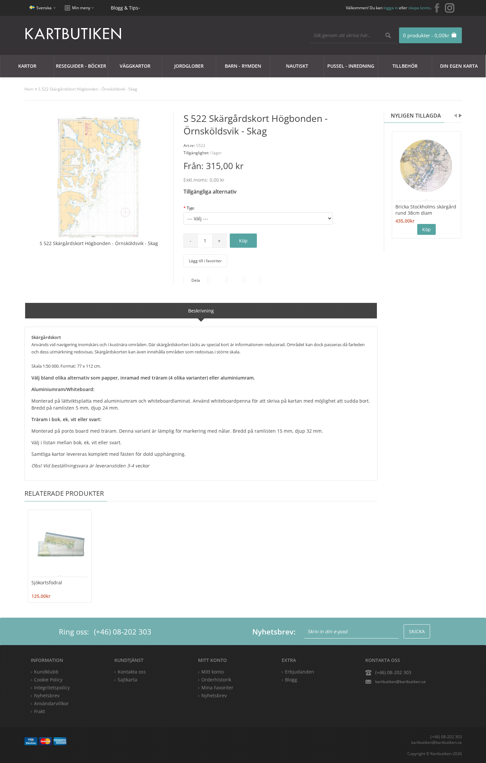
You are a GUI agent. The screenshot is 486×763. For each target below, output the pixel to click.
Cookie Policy (48, 679)
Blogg (291, 679)
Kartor (27, 66)
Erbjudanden (299, 672)
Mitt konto (212, 672)
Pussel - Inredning (350, 66)
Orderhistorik (216, 679)
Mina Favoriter (217, 687)
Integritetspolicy (52, 687)
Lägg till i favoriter (205, 261)
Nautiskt (297, 66)
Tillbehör (405, 66)
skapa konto (419, 8)
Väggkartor (135, 66)
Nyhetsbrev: (274, 631)
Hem (28, 89)
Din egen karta (459, 66)
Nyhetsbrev (214, 695)
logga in (391, 8)
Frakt (39, 711)
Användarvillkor (51, 703)
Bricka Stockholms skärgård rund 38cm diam (425, 209)
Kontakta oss (132, 672)
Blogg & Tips (124, 8)
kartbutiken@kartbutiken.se (400, 681)
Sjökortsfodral (46, 582)
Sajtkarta (127, 679)
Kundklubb (46, 672)
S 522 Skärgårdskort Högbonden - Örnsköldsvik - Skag (87, 89)
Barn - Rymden (243, 66)
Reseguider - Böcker (81, 66)
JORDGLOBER (189, 66)
